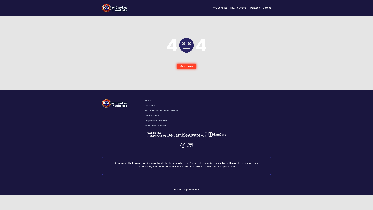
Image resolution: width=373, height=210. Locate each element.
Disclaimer (150, 105)
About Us (149, 100)
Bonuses (255, 7)
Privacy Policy (152, 115)
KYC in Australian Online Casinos (161, 110)
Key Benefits (220, 7)
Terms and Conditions (156, 125)
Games (267, 7)
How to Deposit (238, 7)
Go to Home (186, 66)
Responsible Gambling (156, 120)
